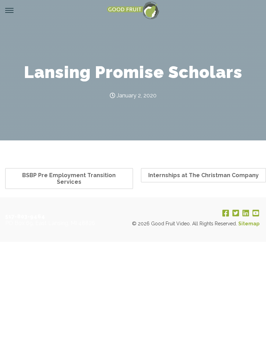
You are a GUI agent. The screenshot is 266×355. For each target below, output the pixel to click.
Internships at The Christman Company (203, 175)
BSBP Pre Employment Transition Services (69, 178)
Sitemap (248, 223)
